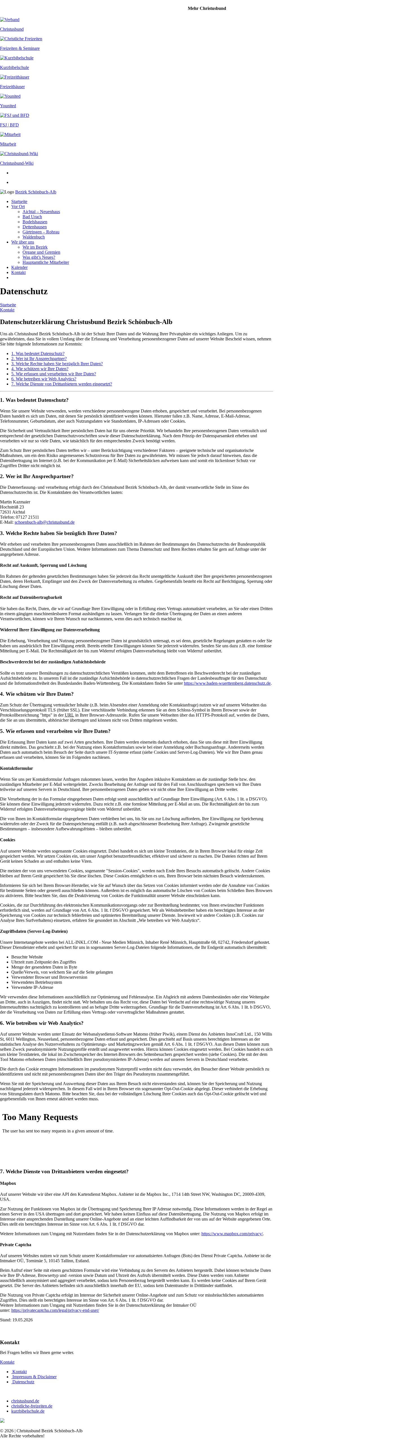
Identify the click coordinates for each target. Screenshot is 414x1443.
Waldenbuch (34, 237)
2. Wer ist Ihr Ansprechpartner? (39, 358)
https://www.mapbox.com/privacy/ (232, 1233)
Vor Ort (18, 206)
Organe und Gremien (41, 252)
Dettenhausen (35, 226)
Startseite (19, 201)
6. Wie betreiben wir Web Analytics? (43, 378)
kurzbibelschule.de (27, 1411)
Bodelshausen (35, 221)
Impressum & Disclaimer (34, 1376)
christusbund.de (25, 1401)
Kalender (19, 267)
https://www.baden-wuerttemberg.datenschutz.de (227, 683)
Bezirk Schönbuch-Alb (35, 191)
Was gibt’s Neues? (39, 257)
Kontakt (18, 272)
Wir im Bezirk (35, 247)
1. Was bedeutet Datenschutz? (37, 353)
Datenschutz (22, 1381)
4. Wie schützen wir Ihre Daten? (39, 368)
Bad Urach (32, 216)
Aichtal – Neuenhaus (41, 211)
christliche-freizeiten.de (31, 1406)
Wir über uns (22, 242)
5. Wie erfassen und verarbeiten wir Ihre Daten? (53, 373)
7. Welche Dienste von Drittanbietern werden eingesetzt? (61, 384)
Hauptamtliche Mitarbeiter (46, 262)
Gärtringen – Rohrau (41, 231)
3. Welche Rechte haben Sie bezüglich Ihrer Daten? (57, 363)
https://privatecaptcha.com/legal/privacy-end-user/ (55, 1310)
